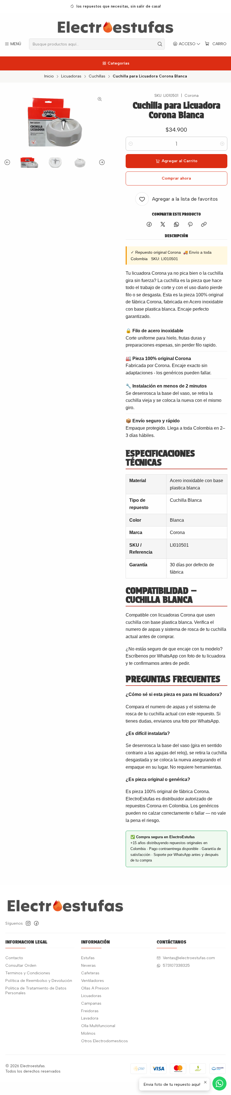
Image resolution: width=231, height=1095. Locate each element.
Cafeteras (90, 973)
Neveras (88, 965)
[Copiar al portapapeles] (203, 225)
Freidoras (90, 1011)
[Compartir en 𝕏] (163, 225)
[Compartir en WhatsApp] (176, 225)
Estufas (88, 958)
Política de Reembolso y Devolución (38, 980)
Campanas (91, 1003)
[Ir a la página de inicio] (115, 26)
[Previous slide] (8, 162)
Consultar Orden (20, 965)
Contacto (14, 958)
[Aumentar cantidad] (222, 143)
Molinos (88, 1033)
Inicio (49, 76)
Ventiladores (92, 980)
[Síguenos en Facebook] (36, 923)
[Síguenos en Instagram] (28, 923)
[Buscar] (160, 44)
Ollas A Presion (95, 988)
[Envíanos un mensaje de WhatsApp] (219, 1083)
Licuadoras (71, 76)
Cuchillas (97, 76)
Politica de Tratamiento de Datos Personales (35, 991)
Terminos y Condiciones (27, 973)
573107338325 (176, 965)
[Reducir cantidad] (131, 143)
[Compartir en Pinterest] (190, 225)
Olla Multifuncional (98, 1025)
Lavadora (89, 1018)
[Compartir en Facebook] (149, 225)
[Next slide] (101, 162)
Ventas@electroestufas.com (189, 958)
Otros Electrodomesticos (104, 1041)
